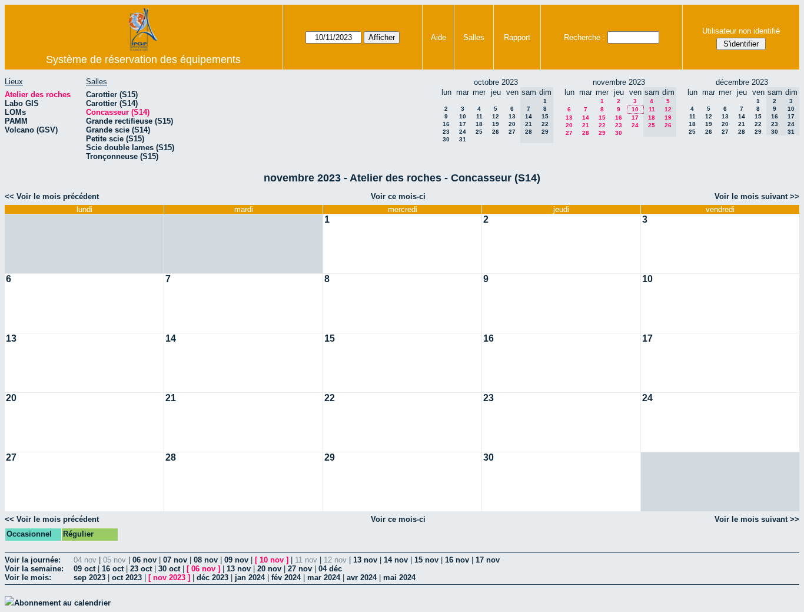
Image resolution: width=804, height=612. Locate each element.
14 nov (396, 559)
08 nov (206, 559)
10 (462, 116)
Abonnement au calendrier (62, 602)
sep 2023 (89, 577)
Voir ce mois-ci (398, 196)
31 (462, 139)
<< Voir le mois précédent (52, 196)
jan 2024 (250, 577)
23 (446, 131)
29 (602, 133)
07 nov (175, 559)
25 (479, 131)
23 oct (141, 568)
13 (512, 116)
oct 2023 (127, 577)
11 (479, 116)
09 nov (236, 559)
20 (512, 124)
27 (512, 131)
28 (585, 133)
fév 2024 (286, 577)
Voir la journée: (33, 559)
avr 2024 (362, 577)
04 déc (330, 568)
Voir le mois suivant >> (757, 196)
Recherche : (584, 37)
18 (479, 124)
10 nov (272, 559)
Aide (438, 37)
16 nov (457, 559)
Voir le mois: (28, 577)
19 (495, 124)
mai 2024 (399, 577)
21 (585, 125)
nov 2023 (169, 577)
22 (602, 125)
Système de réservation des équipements (143, 59)
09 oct (84, 568)
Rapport (517, 37)
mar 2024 (323, 577)
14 (585, 117)
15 (602, 117)
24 (462, 131)
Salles (473, 37)
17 (462, 124)
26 (495, 131)
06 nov (144, 559)
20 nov (269, 568)
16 (446, 124)
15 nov (426, 559)
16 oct (113, 568)
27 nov (300, 568)
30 (446, 139)
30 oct (169, 568)
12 (495, 116)
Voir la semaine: (34, 568)
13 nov (365, 559)
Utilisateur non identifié (741, 31)
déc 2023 (212, 577)
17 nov (488, 559)
